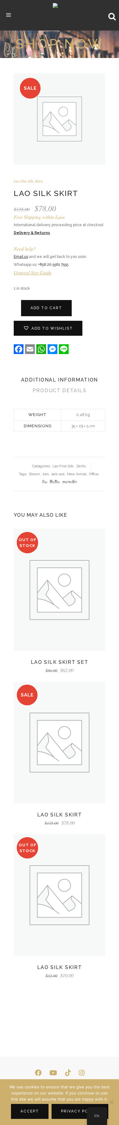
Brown (34, 474)
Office (93, 474)
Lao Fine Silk (23, 181)
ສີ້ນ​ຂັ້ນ (55, 482)
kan (46, 474)
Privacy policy (80, 1111)
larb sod (58, 474)
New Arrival (76, 474)
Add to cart (46, 308)
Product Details (60, 390)
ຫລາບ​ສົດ (69, 482)
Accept (29, 1111)
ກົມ (44, 482)
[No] (111, 1102)
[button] (48, 328)
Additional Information (59, 380)
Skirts (39, 181)
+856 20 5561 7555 (53, 264)
